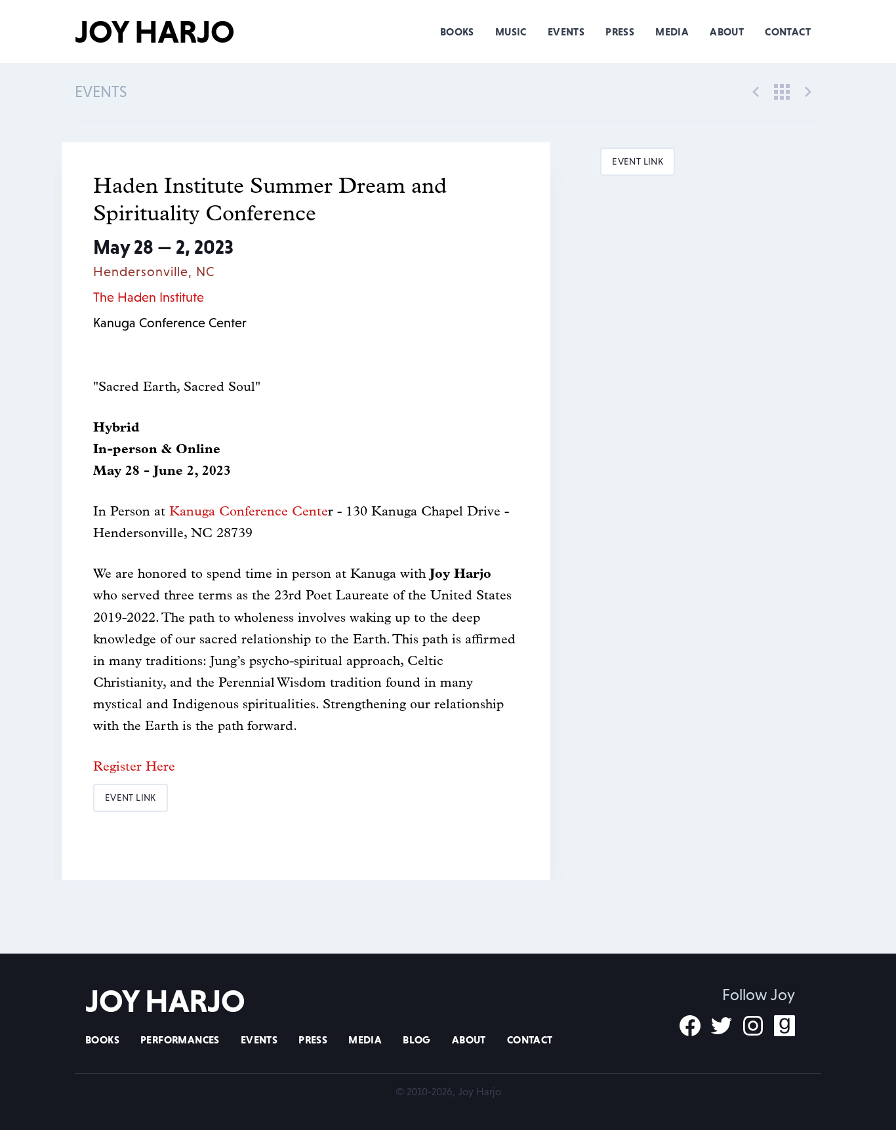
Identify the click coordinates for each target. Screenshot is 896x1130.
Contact (788, 31)
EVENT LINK (130, 797)
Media (672, 31)
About (727, 31)
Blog (417, 1039)
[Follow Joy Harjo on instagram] (753, 1025)
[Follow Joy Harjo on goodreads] (784, 1025)
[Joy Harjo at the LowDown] (808, 90)
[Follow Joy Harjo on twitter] (721, 1025)
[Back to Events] (782, 90)
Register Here (134, 767)
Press (619, 31)
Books (457, 31)
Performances (180, 1039)
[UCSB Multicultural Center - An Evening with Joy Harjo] (756, 90)
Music (511, 31)
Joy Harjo (155, 31)
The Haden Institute (148, 297)
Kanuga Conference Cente (248, 512)
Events (566, 31)
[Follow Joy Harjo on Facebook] (690, 1025)
